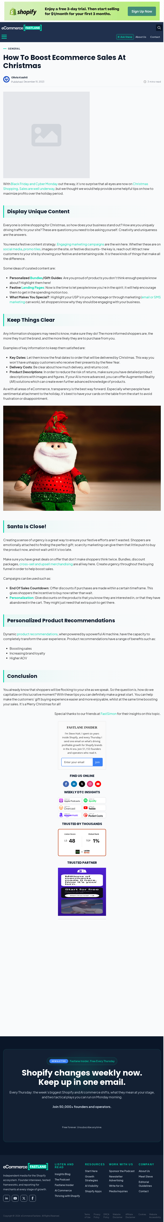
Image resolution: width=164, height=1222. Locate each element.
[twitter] (82, 784)
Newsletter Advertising (116, 1178)
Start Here (91, 1171)
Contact (155, 36)
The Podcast (62, 1179)
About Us (140, 36)
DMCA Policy (106, 1215)
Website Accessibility (155, 1215)
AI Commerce (63, 1190)
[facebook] (66, 784)
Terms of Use (87, 1215)
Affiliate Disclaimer (130, 1215)
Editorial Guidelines (145, 1183)
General (14, 48)
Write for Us (116, 1185)
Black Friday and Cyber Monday (34, 184)
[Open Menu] (4, 36)
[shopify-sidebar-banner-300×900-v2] (82, 891)
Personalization (21, 598)
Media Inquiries (118, 1191)
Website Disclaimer (117, 1215)
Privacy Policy (97, 1215)
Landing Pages (32, 287)
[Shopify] (82, 11)
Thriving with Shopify (67, 1195)
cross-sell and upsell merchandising (46, 564)
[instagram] (90, 784)
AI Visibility (91, 1185)
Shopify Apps (93, 1191)
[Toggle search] (159, 28)
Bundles (36, 278)
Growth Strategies (91, 1178)
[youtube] (98, 784)
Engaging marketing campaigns (80, 244)
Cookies (142, 1214)
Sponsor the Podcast (122, 1171)
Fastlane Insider (64, 1185)
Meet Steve (146, 1176)
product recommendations (37, 634)
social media (12, 249)
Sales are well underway (36, 188)
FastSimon (109, 714)
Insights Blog (62, 1174)
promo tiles (32, 249)
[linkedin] (74, 784)
